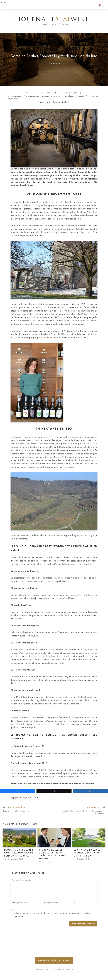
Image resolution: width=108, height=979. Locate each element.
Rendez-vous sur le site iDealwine (54, 960)
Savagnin (32, 797)
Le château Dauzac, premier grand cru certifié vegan (87, 852)
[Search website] (105, 5)
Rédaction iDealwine (61, 102)
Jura (22, 797)
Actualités (56, 63)
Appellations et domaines (74, 96)
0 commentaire (44, 102)
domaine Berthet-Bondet (26, 202)
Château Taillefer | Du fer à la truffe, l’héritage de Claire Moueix (52, 854)
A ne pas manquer (15, 96)
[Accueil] (49, 63)
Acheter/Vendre (32, 96)
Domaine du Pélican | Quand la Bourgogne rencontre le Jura (19, 852)
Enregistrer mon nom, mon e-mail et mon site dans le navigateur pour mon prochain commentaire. (50, 914)
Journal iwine (54, 19)
